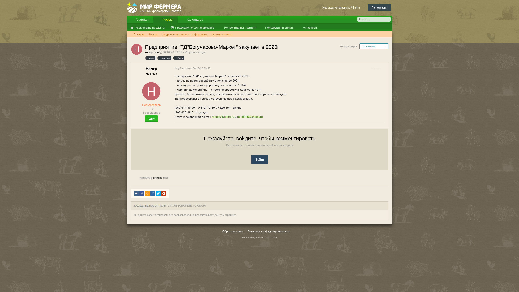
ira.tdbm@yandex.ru (250, 117)
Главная (141, 19)
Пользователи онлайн (279, 27)
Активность (310, 27)
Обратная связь (232, 231)
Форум (167, 19)
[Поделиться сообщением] (385, 68)
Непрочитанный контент (240, 27)
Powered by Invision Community (259, 237)
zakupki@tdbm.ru (223, 117)
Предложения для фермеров (194, 27)
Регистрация (379, 7)
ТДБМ (151, 118)
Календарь (194, 19)
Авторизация (348, 46)
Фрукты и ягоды (195, 52)
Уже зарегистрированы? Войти (341, 7)
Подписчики (369, 46)
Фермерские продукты (150, 27)
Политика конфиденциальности (268, 231)
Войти (259, 159)
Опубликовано (192, 68)
